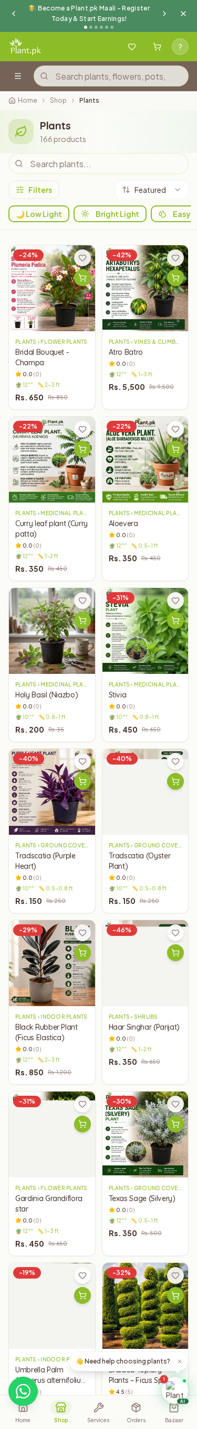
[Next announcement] (164, 13)
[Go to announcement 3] (96, 27)
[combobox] (152, 189)
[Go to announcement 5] (106, 27)
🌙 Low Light (39, 214)
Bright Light (117, 214)
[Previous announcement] (13, 13)
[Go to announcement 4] (101, 27)
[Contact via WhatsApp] (23, 1391)
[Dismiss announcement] (183, 13)
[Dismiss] (179, 1361)
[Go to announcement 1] (85, 27)
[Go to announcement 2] (90, 27)
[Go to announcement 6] (111, 27)
